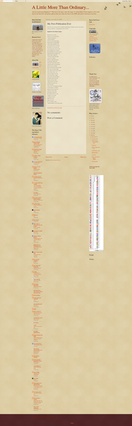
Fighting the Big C (37, 169)
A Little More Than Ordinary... (60, 7)
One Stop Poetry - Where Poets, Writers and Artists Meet (38, 291)
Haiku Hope (36, 232)
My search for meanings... (36, 260)
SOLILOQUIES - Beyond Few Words (38, 360)
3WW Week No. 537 (37, 409)
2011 (92, 131)
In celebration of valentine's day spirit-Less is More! (37, 274)
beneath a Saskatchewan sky (38, 178)
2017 (92, 118)
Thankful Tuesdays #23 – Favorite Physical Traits (38, 239)
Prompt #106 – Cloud (38, 138)
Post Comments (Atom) (55, 160)
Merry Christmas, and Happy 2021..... (38, 247)
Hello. (35, 211)
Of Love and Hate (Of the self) (38, 205)
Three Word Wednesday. (36, 407)
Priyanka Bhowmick (38, 304)
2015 (92, 122)
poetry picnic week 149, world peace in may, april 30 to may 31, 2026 (38, 402)
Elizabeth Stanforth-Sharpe (38, 173)
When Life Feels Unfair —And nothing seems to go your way (38, 387)
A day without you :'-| (37, 193)
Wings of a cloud (37, 227)
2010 (92, 133)
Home (66, 157)
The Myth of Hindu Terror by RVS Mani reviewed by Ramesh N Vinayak (38, 187)
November (94, 139)
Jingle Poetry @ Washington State (37, 245)
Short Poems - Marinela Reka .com (38, 349)
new (34, 216)
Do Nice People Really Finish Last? (95, 142)
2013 (92, 126)
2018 (92, 116)
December (94, 136)
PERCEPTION (95, 152)
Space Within (36, 372)
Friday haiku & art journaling (37, 255)
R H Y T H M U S (37, 311)
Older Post (83, 157)
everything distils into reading (38, 183)
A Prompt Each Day (38, 137)
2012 (92, 128)
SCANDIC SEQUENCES (37, 332)
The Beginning (95, 161)
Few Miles (36, 192)
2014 (92, 124)
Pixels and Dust (37, 295)
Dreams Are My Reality (37, 167)
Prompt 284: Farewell (38, 286)
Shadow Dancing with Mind (38, 335)
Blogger (72, 423)
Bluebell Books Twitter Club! (37, 142)
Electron (35, 379)
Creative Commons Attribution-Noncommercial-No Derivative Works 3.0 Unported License (93, 37)
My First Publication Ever (96, 148)
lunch (35, 300)
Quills (35, 309)
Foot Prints (94, 155)
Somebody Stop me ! (37, 268)
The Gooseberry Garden (37, 398)
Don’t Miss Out (36, 163)
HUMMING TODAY (38, 231)
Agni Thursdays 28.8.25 (38, 345)
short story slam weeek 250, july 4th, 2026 (38, 145)
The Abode (36, 378)
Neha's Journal (37, 279)
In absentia (94, 145)
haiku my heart (36, 319)
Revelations (36, 322)
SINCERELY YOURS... (36, 356)
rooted (35, 325)
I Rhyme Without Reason (37, 236)
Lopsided (35, 158)
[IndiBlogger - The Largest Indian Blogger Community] (94, 53)
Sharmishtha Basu (37, 343)
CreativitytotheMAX (38, 162)
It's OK (35, 261)
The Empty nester (37, 392)
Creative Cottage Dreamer (37, 156)
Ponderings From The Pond (37, 298)
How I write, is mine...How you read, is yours (38, 225)
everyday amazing (37, 176)
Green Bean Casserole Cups (38, 393)
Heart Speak (36, 220)
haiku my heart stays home (37, 368)
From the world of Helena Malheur (37, 198)
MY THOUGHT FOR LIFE (37, 266)
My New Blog (92, 24)
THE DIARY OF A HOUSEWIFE (38, 384)
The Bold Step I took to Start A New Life (38, 313)
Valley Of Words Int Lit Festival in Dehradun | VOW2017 (38, 339)
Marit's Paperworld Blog (38, 252)
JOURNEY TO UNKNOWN (36, 374)
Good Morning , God (96, 150)
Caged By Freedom (38, 149)
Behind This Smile (37, 280)
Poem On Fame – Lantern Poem (37, 351)
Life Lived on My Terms (38, 200)
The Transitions (36, 362)
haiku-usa (36, 215)
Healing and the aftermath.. (36, 151)
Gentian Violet (37, 204)
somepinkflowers (37, 366)
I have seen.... (36, 305)
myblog (35, 272)
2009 (92, 135)
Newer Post (49, 157)
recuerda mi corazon (38, 317)
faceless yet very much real (38, 327)
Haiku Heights (37, 210)
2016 (92, 120)
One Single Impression (36, 284)
